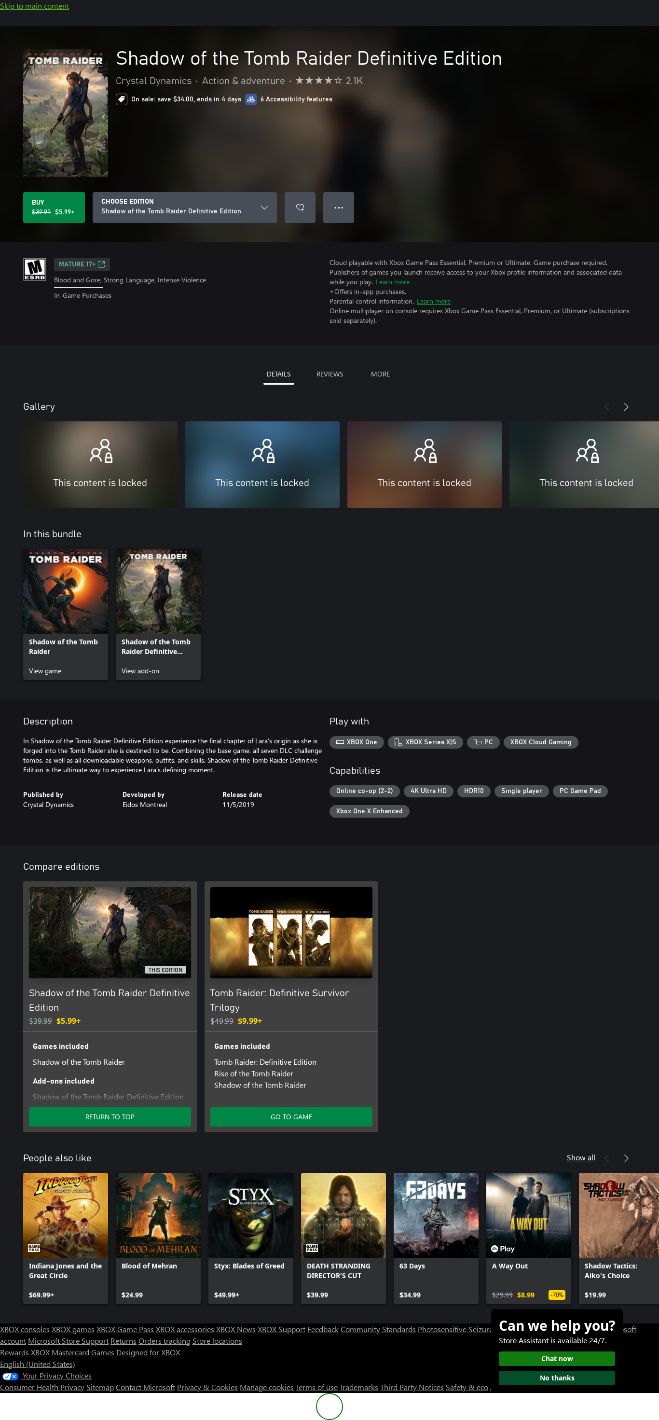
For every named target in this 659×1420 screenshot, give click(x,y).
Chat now (557, 1358)
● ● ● (338, 207)
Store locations (217, 1341)
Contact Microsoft (145, 1387)
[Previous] (607, 407)
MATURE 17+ (77, 264)
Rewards (14, 1352)
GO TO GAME (291, 1116)
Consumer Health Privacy (42, 1387)
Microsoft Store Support (68, 1341)
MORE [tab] (380, 373)
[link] (65, 614)
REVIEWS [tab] (329, 373)
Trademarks (359, 1387)
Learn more (393, 281)
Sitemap (100, 1387)
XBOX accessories (185, 1329)
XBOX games (73, 1329)
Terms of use (317, 1387)
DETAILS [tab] (278, 373)
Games (102, 1352)
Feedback (323, 1329)
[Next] (626, 407)
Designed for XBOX (148, 1352)
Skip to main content (34, 5)
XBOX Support (281, 1329)
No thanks (557, 1377)
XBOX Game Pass (125, 1329)
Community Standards (378, 1329)
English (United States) (37, 1364)
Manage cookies (267, 1387)
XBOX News (236, 1329)
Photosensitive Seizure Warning (471, 1329)
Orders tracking (164, 1341)
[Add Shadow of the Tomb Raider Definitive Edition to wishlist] (300, 207)
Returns (123, 1341)
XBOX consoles (25, 1329)
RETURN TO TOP (110, 1116)
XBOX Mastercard (60, 1352)
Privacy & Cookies (207, 1387)
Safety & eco (467, 1387)
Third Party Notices (412, 1387)
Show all (581, 1157)
